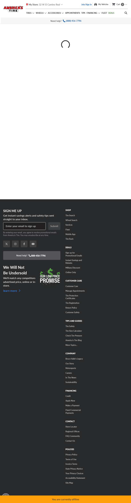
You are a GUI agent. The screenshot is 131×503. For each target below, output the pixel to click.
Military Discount (73, 267)
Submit (54, 226)
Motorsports (71, 368)
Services (69, 225)
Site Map (69, 482)
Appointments (72, 13)
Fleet (104, 13)
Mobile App (70, 234)
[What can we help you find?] (126, 13)
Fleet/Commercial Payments (73, 411)
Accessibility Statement (75, 478)
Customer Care (72, 286)
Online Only (71, 272)
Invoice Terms (71, 464)
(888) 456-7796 (73, 20)
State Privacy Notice (74, 468)
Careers (69, 373)
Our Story (70, 363)
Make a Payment (72, 405)
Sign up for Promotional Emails (74, 254)
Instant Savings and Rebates (74, 261)
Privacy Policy (71, 454)
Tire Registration (72, 303)
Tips (83, 13)
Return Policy (71, 307)
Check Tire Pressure (74, 335)
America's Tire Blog (74, 340)
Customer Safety (72, 312)
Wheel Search (71, 220)
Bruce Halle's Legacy (74, 358)
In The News (71, 377)
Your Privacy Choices (74, 473)
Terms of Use (71, 459)
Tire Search (70, 215)
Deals (111, 13)
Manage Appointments (75, 291)
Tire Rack (69, 239)
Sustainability (71, 382)
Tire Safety (70, 326)
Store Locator (71, 426)
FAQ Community (73, 436)
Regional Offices (72, 431)
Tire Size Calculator (74, 331)
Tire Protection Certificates (72, 297)
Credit (68, 396)
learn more (10, 290)
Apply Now (70, 400)
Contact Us (70, 441)
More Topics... (71, 345)
